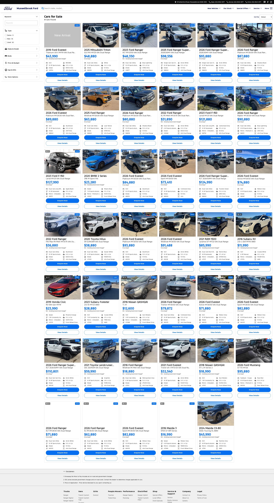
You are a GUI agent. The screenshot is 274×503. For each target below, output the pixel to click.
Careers (185, 501)
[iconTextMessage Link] (264, 2)
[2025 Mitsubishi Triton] (101, 35)
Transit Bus (112, 498)
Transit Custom (83, 495)
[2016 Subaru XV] (254, 224)
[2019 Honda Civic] (62, 287)
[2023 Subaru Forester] (101, 287)
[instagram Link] (271, 2)
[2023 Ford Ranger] (139, 35)
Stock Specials (158, 501)
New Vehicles (213, 8)
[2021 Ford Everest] (177, 350)
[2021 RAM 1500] (215, 224)
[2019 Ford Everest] (62, 35)
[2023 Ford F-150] (215, 98)
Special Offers (242, 8)
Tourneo (111, 495)
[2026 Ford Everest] (62, 98)
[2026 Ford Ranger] (254, 35)
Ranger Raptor (68, 498)
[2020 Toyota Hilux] (101, 224)
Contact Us (186, 495)
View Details (62, 80)
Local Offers (157, 498)
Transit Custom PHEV (143, 499)
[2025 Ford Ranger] (101, 98)
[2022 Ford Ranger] (177, 98)
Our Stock (227, 8)
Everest (95, 495)
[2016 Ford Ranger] (139, 350)
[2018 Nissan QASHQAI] (215, 350)
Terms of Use (202, 498)
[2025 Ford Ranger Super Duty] (177, 35)
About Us (185, 498)
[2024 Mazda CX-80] (215, 413)
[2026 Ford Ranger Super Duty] (215, 35)
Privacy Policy (201, 495)
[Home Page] (8, 8)
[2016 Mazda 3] (177, 413)
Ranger (66, 495)
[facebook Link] (267, 2)
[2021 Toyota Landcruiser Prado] (101, 350)
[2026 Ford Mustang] (254, 350)
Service (256, 8)
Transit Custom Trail (83, 499)
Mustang (126, 498)
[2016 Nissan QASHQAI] (139, 287)
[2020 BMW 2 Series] (101, 161)
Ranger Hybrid (68, 501)
